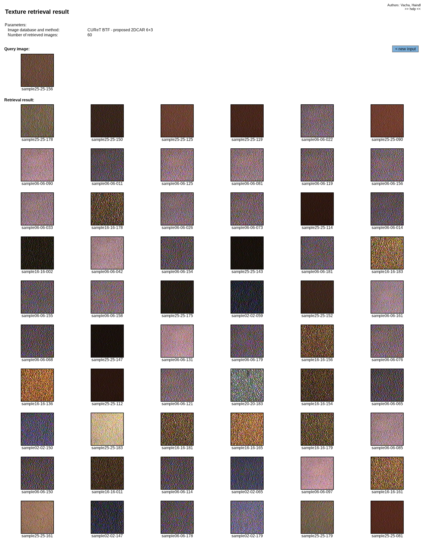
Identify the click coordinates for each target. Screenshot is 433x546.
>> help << (413, 9)
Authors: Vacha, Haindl (404, 5)
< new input (405, 49)
